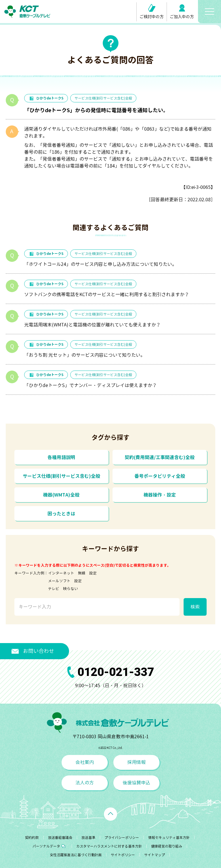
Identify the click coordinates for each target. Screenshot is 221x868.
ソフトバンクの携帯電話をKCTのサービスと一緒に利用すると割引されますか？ (106, 294)
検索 (195, 607)
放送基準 (88, 837)
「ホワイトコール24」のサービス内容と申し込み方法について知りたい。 (100, 264)
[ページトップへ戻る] (110, 814)
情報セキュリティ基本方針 (169, 837)
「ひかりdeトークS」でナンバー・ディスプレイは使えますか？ (90, 385)
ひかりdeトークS (50, 98)
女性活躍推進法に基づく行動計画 (76, 854)
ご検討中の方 (152, 16)
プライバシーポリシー (121, 837)
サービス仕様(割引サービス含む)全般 (103, 98)
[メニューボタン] (209, 11)
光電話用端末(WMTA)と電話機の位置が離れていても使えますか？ (92, 325)
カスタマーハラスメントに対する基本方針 (109, 846)
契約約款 (32, 837)
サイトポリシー (123, 854)
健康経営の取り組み (166, 846)
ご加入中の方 (182, 16)
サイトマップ (154, 854)
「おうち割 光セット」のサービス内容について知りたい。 (84, 355)
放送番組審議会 (60, 837)
